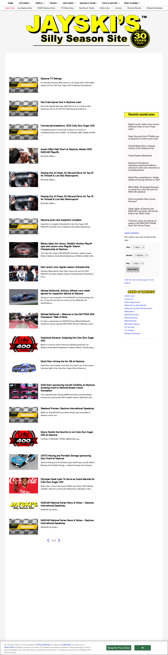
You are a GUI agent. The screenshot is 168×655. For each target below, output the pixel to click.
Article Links (105, 8)
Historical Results (134, 8)
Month (129, 255)
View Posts (132, 269)
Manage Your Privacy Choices (119, 648)
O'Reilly (39, 3)
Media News (129, 311)
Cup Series (24, 3)
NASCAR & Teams (88, 3)
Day (128, 263)
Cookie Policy (66, 645)
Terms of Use (9, 647)
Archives (118, 8)
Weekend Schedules (155, 8)
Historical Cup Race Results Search (138, 308)
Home (10, 3)
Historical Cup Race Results (135, 305)
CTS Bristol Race (67, 8)
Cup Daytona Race (24, 8)
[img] (84, 31)
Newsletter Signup (131, 324)
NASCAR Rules (130, 321)
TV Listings (129, 330)
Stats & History (110, 3)
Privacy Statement (44, 645)
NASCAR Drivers (131, 318)
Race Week (68, 3)
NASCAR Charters (131, 315)
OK (142, 648)
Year (128, 247)
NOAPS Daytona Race (46, 8)
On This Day (129, 327)
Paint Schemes (131, 3)
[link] (84, 31)
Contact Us (128, 299)
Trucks (53, 3)
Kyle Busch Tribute (86, 8)
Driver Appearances (132, 302)
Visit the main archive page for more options (139, 281)
